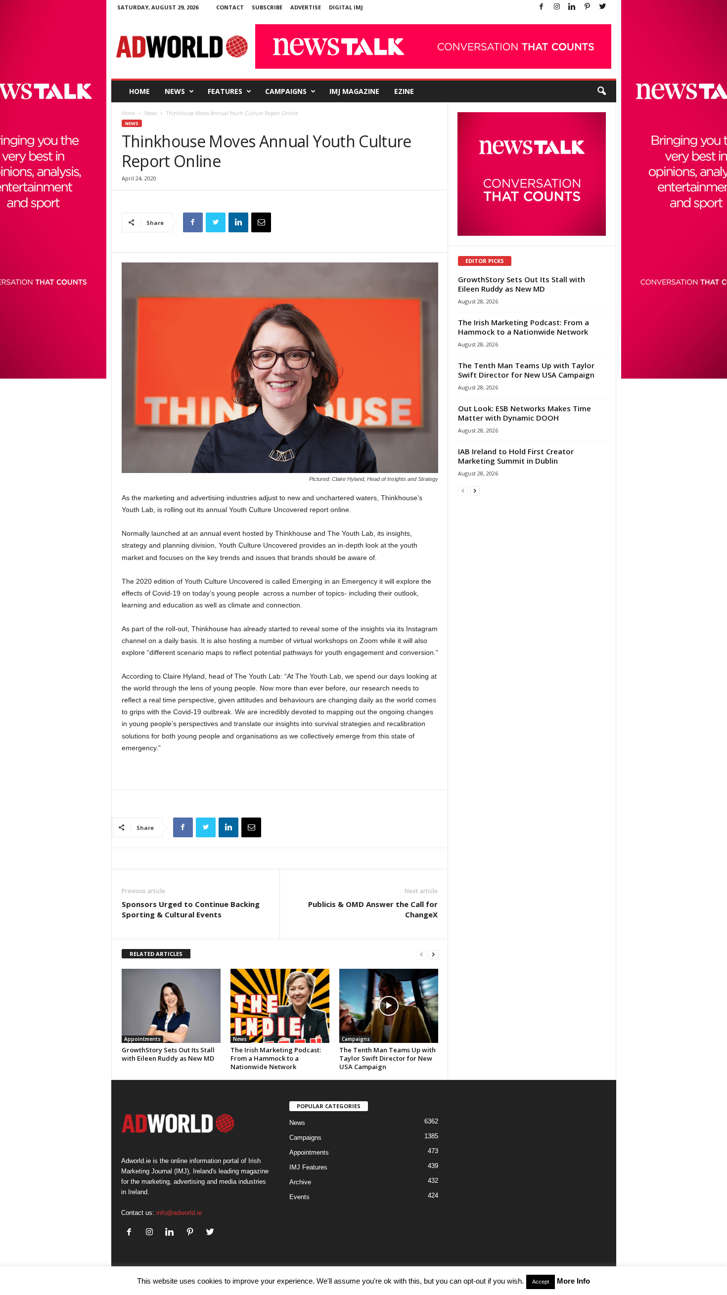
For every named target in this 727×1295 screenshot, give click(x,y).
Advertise (305, 7)
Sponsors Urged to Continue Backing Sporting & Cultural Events (191, 909)
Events (299, 1197)
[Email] (261, 222)
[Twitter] (603, 7)
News (175, 91)
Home (139, 91)
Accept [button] (540, 1282)
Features (225, 91)
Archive (300, 1182)
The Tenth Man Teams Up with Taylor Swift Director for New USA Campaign (387, 1058)
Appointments (142, 1039)
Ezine (404, 91)
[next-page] (433, 954)
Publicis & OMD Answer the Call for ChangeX (373, 909)
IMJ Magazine (354, 91)
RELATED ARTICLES (156, 953)
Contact (230, 7)
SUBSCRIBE (267, 7)
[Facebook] (541, 7)
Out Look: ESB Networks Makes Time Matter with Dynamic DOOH (524, 413)
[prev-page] (421, 954)
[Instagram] (557, 7)
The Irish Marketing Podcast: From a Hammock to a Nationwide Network (275, 1058)
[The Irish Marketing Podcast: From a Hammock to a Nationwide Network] (279, 1006)
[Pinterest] (587, 7)
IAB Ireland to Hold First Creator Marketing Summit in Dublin (516, 456)
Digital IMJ (346, 7)
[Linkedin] (572, 7)
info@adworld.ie (179, 1212)
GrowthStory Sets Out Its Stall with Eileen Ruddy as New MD (168, 1054)
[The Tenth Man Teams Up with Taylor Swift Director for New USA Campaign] (388, 1006)
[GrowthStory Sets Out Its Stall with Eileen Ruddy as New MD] (171, 1006)
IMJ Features (308, 1167)
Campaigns (286, 91)
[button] (601, 91)
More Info (573, 1281)
